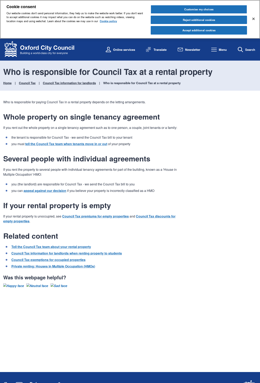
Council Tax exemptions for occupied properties (48, 259)
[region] (130, 19)
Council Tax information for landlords (69, 83)
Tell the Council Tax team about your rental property (51, 246)
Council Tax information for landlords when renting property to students (66, 253)
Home (7, 83)
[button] (13, 285)
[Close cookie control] (253, 18)
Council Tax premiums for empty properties (95, 216)
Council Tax (27, 83)
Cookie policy (108, 21)
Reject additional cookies (199, 20)
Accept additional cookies (199, 30)
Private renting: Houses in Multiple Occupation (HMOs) (53, 266)
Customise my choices (198, 9)
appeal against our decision (45, 190)
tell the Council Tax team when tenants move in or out (66, 143)
